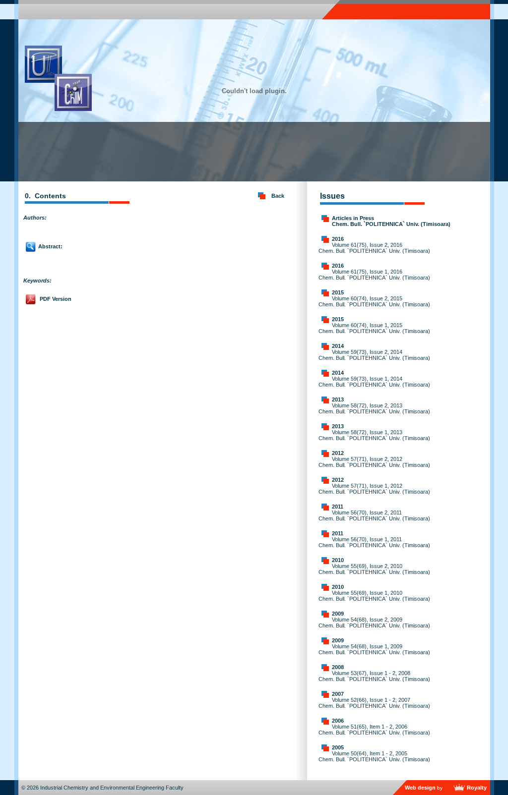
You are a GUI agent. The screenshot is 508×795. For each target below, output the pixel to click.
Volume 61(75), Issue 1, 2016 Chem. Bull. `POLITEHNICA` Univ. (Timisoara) (374, 275)
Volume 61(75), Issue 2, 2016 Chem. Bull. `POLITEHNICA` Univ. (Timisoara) (374, 248)
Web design (420, 788)
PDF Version (55, 299)
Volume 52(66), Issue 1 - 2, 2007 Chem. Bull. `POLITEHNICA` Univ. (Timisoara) (374, 703)
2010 (338, 560)
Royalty (477, 788)
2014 (338, 346)
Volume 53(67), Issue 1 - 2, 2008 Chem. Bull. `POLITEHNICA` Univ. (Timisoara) (374, 676)
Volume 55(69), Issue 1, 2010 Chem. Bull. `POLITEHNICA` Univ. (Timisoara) (374, 596)
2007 (338, 694)
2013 (338, 399)
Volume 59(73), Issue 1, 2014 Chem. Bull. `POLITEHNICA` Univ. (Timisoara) (374, 382)
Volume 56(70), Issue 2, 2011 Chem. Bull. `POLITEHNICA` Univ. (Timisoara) (374, 515)
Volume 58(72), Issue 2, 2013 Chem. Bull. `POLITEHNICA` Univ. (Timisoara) (374, 408)
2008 (338, 667)
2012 (338, 453)
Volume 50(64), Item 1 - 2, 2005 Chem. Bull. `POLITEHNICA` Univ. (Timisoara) (374, 756)
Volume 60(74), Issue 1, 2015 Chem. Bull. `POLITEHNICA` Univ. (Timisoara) (374, 328)
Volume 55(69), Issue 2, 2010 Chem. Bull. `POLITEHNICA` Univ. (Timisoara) (374, 569)
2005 (338, 747)
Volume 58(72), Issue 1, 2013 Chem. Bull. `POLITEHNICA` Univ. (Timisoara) (374, 435)
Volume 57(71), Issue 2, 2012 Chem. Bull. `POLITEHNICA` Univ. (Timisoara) (374, 462)
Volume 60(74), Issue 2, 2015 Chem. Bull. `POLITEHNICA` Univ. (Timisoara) (374, 301)
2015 (338, 292)
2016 (338, 239)
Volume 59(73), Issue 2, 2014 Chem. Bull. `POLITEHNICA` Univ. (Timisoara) (374, 355)
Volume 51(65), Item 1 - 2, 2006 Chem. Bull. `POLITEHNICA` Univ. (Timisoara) (374, 730)
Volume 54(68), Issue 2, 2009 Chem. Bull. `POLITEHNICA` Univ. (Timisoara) (374, 622)
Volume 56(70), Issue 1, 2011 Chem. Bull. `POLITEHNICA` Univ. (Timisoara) (374, 542)
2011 (337, 507)
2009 (338, 614)
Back (277, 196)
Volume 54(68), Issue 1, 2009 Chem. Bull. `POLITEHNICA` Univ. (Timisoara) (374, 649)
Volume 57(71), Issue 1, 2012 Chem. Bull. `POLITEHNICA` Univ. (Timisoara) (374, 489)
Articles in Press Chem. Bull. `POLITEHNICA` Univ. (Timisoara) (391, 221)
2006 (338, 721)
